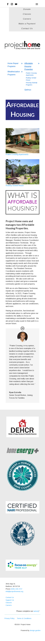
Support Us (10, 600)
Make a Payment (27, 24)
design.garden (35, 630)
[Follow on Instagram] (12, 4)
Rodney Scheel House (15, 185)
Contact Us (27, 28)
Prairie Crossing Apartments (17, 154)
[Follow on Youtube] (16, 4)
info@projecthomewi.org (14, 591)
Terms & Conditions (24, 618)
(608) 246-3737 (16, 589)
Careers (27, 19)
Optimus (27, 90)
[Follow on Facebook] (8, 4)
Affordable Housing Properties (28, 66)
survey (36, 611)
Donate (27, 9)
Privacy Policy (10, 618)
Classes (27, 14)
